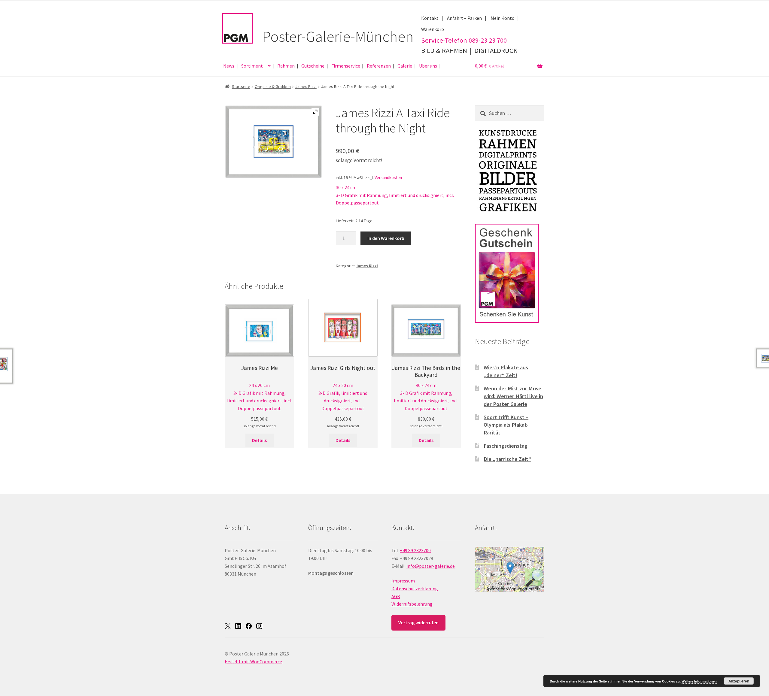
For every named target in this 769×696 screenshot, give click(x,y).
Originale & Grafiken (273, 86)
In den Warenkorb (385, 238)
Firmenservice (345, 66)
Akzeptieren (738, 681)
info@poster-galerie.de (430, 566)
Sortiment (252, 66)
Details (259, 440)
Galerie (404, 66)
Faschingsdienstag (505, 445)
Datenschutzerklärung (414, 589)
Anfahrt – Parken (464, 18)
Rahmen (286, 66)
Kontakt (430, 18)
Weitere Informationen (699, 681)
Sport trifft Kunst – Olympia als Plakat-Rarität (506, 425)
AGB (395, 596)
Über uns (428, 66)
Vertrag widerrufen (418, 622)
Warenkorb (432, 29)
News (228, 66)
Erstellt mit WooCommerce (253, 661)
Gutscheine (312, 66)
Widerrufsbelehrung (412, 604)
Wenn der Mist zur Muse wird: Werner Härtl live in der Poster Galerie (513, 396)
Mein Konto (503, 18)
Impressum (403, 581)
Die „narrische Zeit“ (507, 458)
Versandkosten (388, 177)
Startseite (241, 86)
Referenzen (379, 66)
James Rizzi (306, 86)
